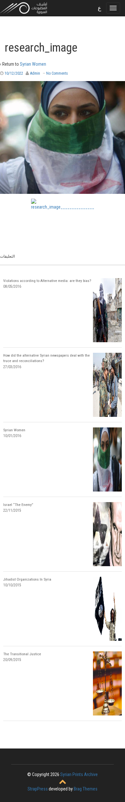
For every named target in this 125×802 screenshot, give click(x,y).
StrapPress (38, 788)
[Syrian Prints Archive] (23, 7)
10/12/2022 (13, 73)
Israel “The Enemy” (18, 504)
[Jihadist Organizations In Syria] (107, 609)
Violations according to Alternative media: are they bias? (47, 280)
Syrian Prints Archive (79, 774)
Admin (35, 73)
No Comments (57, 73)
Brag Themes (85, 788)
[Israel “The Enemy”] (107, 534)
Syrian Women (33, 64)
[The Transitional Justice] (107, 683)
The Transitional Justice (22, 654)
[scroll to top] (62, 782)
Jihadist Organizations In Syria (27, 579)
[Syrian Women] (107, 459)
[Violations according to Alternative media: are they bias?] (107, 310)
